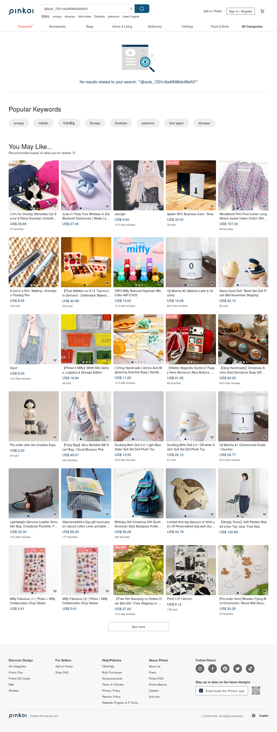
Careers (154, 690)
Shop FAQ (61, 672)
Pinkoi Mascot (158, 684)
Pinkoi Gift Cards (19, 678)
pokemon (113, 16)
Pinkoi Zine (16, 672)
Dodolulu (99, 16)
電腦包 (45, 16)
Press (152, 672)
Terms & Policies (113, 684)
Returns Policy (111, 696)
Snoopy (95, 123)
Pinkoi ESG (156, 678)
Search (142, 8)
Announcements (112, 678)
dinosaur (70, 16)
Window (13, 690)
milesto (43, 123)
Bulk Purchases (112, 672)
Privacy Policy (111, 690)
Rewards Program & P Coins (120, 702)
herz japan (176, 123)
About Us (155, 666)
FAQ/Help (108, 666)
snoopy (57, 16)
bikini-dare (84, 16)
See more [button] (138, 627)
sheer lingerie (130, 16)
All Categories (17, 666)
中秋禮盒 (69, 123)
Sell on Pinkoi (212, 11)
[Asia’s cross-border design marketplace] (21, 11)
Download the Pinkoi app (225, 691)
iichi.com (154, 696)
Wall (11, 684)
